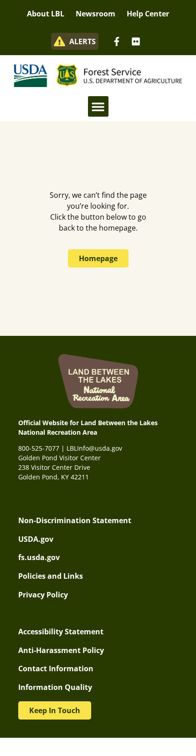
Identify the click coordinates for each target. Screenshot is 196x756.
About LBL (45, 14)
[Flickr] (136, 41)
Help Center (148, 14)
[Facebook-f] (117, 41)
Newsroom (95, 14)
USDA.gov (35, 539)
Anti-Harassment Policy (61, 650)
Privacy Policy (43, 595)
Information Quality (55, 687)
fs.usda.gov (39, 557)
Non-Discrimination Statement (74, 520)
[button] (98, 106)
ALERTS (82, 41)
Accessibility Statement (60, 632)
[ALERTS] (59, 41)
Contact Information (55, 668)
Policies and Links (50, 576)
